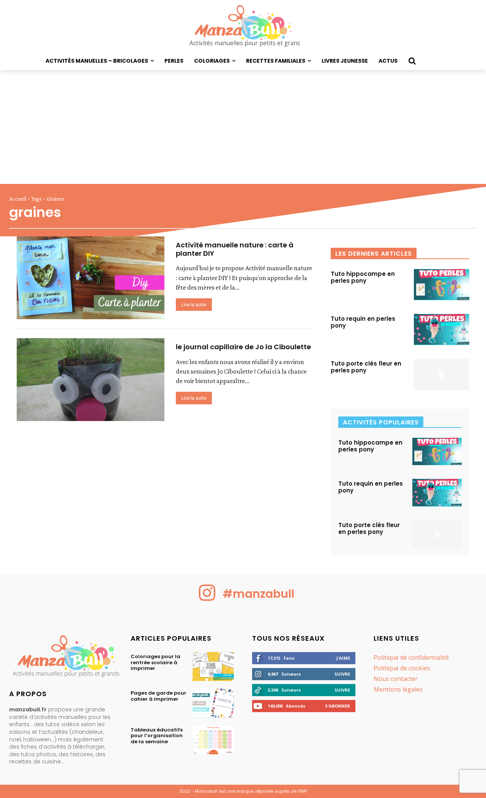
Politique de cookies (402, 668)
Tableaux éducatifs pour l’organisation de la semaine (157, 735)
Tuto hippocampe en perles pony (363, 277)
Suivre (342, 674)
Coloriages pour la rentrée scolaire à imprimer (155, 662)
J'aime (343, 658)
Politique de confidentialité (411, 657)
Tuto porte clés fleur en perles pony (366, 366)
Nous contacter (396, 678)
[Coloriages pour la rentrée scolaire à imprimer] (213, 666)
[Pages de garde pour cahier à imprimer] (213, 703)
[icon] (207, 598)
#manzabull (258, 594)
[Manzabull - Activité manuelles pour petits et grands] (60, 658)
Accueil (17, 199)
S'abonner (337, 706)
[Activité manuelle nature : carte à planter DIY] (90, 277)
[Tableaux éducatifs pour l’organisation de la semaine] (213, 739)
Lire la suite (193, 304)
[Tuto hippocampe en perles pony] (441, 284)
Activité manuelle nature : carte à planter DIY (234, 249)
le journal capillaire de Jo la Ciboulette (243, 347)
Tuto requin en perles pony (363, 322)
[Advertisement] (243, 127)
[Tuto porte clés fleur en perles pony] (441, 374)
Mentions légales (398, 689)
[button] (412, 61)
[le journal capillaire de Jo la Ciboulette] (90, 379)
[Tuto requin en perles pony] (441, 329)
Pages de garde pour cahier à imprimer (158, 696)
